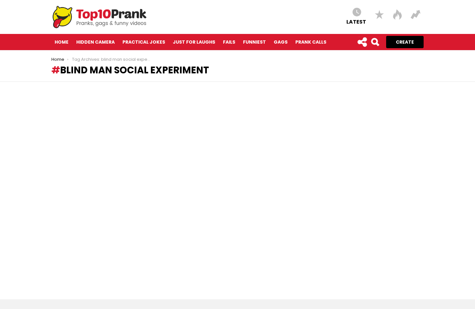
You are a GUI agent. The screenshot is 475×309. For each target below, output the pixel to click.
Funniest (254, 42)
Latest (356, 21)
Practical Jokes (143, 42)
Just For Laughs (194, 42)
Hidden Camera (95, 42)
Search (375, 42)
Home (62, 42)
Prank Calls (310, 42)
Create (405, 42)
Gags (281, 42)
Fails (229, 42)
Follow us (362, 42)
